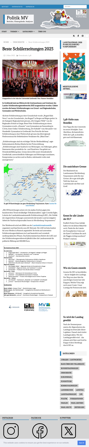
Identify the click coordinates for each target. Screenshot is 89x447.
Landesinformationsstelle (42, 225)
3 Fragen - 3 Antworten (71, 360)
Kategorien (28, 31)
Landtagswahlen (68, 394)
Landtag (80, 390)
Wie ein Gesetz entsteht (74, 268)
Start (4, 31)
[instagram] (83, 36)
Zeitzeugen (79, 407)
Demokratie (23, 55)
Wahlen (64, 403)
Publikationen (76, 399)
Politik (64, 399)
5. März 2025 (10, 55)
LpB (29, 55)
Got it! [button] (81, 443)
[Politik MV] (44, 28)
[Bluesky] (87, 36)
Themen (13, 31)
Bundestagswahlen (69, 368)
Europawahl (66, 377)
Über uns (42, 31)
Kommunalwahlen (69, 386)
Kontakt (5, 7)
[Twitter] (74, 36)
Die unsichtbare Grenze (74, 166)
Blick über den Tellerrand (72, 364)
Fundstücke (66, 381)
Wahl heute (66, 407)
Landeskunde (67, 390)
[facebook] (78, 36)
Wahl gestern (77, 403)
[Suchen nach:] (75, 6)
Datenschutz (17, 7)
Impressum (30, 7)
